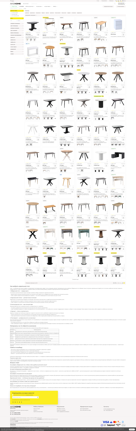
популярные (32, 15)
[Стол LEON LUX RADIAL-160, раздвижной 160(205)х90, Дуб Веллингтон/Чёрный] (33, 155)
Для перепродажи (84, 408)
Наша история (36, 408)
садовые (68, 12)
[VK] (15, 402)
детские (47, 12)
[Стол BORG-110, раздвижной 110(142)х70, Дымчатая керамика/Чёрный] (101, 181)
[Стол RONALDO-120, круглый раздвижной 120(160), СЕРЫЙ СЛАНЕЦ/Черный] (84, 76)
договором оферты (29, 394)
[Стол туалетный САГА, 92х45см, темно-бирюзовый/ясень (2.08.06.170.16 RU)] (84, 233)
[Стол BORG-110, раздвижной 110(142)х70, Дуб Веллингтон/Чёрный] (101, 50)
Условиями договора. (39, 429)
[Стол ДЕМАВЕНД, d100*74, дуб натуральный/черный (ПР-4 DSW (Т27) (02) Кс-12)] (33, 207)
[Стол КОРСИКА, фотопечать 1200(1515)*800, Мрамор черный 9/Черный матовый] (33, 24)
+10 (123, 249)
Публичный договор (38, 411)
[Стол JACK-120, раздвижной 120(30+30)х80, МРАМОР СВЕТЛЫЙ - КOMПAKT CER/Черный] (118, 129)
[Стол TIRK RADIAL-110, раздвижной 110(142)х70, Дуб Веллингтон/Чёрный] (101, 207)
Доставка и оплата (61, 408)
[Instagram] (13, 402)
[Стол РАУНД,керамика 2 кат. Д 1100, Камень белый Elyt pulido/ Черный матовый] (50, 259)
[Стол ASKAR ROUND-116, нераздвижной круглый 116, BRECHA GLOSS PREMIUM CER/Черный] (101, 102)
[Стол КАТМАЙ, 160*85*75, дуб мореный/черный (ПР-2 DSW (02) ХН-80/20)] (67, 24)
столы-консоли (57, 12)
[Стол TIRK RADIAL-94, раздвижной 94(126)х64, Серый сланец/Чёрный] (84, 50)
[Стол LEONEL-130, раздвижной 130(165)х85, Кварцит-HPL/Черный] (50, 181)
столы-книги (64, 12)
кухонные (27, 12)
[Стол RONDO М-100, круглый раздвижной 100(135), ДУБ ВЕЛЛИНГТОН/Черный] (118, 76)
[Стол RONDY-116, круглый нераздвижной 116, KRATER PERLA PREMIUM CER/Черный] (84, 155)
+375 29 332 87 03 (121, 4)
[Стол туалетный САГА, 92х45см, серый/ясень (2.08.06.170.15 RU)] (67, 233)
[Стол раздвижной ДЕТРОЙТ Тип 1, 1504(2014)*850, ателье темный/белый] (67, 76)
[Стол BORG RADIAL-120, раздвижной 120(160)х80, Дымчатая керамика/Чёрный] (67, 102)
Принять (132, 429)
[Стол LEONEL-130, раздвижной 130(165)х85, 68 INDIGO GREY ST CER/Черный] (118, 233)
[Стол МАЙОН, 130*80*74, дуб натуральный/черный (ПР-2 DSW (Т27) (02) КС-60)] (101, 24)
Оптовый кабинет (120, 6)
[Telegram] (19, 402)
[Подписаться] (38, 397)
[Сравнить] (39, 30)
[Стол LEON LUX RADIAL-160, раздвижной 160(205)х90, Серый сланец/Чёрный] (101, 129)
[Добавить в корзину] (38, 35)
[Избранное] (116, 0)
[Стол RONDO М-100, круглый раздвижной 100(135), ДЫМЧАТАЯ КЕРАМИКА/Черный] (33, 76)
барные (43, 12)
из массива (74, 12)
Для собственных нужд (85, 410)
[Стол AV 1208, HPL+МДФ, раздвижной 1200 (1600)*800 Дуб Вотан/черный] (33, 259)
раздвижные (79, 12)
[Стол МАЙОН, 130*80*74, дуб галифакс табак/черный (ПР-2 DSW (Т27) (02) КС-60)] (118, 207)
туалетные (52, 12)
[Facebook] (17, 402)
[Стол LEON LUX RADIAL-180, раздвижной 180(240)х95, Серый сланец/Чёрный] (84, 129)
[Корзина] (120, 0)
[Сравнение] (118, 0)
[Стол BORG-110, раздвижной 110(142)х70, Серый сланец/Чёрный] (33, 102)
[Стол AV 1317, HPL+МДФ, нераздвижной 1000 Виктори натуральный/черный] (118, 259)
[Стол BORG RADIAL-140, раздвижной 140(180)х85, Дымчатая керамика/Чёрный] (50, 155)
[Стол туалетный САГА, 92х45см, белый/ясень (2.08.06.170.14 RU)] (118, 181)
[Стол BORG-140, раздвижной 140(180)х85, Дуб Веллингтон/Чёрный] (50, 76)
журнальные (32, 12)
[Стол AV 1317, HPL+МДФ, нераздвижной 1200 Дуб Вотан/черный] (101, 233)
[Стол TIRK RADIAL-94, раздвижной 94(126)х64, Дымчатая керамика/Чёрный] (84, 24)
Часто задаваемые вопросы (63, 411)
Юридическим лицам (108, 6)
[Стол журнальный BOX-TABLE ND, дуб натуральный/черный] (50, 207)
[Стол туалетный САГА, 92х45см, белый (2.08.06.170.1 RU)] (50, 233)
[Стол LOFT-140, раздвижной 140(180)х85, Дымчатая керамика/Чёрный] (67, 259)
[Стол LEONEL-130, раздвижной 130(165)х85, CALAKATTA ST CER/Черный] (50, 102)
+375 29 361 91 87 (109, 410)
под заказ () (14, 14)
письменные (38, 12)
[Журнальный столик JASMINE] (67, 181)
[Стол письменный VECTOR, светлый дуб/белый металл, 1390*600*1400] (50, 24)
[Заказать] (123, 35)
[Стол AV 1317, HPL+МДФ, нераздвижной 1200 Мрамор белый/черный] (67, 50)
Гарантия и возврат (61, 410)
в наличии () (15, 12)
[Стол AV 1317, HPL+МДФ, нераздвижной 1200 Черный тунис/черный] (101, 259)
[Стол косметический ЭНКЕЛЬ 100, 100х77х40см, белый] (33, 50)
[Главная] (15, 3)
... (121, 283)
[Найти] (115, 4)
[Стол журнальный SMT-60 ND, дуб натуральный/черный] (50, 50)
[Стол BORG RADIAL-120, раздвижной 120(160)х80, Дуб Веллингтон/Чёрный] (67, 207)
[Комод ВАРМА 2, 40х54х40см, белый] (118, 24)
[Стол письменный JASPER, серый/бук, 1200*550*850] (33, 181)
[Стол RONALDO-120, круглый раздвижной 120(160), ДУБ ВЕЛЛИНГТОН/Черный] (101, 76)
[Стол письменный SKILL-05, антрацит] (118, 155)
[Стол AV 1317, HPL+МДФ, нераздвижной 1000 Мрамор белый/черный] (84, 259)
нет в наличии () (15, 15)
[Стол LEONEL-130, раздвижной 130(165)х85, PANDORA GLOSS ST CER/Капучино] (84, 102)
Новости (35, 410)
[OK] (21, 402)
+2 (106, 39)
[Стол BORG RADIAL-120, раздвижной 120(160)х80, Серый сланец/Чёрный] (84, 207)
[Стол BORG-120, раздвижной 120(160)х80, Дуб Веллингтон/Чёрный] (118, 50)
